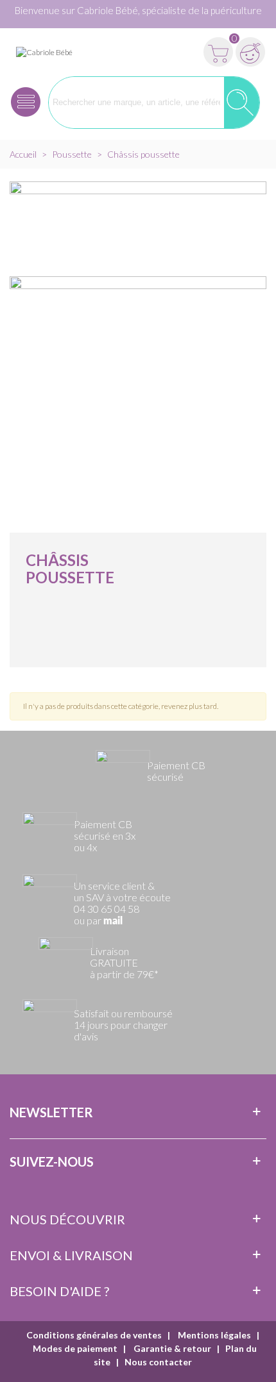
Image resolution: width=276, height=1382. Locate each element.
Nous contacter (158, 1361)
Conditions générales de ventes (94, 1334)
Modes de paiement (75, 1348)
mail (113, 921)
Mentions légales (213, 1334)
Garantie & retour (171, 1348)
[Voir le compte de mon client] (250, 52)
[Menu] (26, 102)
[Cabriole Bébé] (44, 52)
